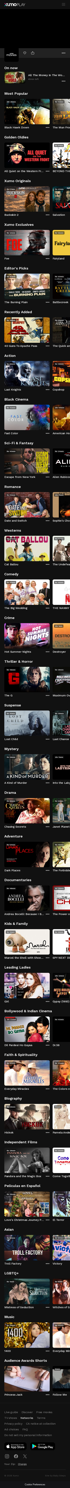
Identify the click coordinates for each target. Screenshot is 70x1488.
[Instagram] (7, 1456)
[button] (35, 77)
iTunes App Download (16, 1447)
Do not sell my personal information (28, 1435)
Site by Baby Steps (55, 1475)
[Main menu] (63, 4)
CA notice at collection (41, 1423)
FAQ (25, 1429)
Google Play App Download (43, 1447)
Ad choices (11, 1429)
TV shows (10, 1418)
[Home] (14, 4)
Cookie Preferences (35, 1484)
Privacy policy (13, 1423)
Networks (26, 1418)
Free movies (44, 1412)
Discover (27, 1412)
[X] (25, 1456)
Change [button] (22, 1464)
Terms (41, 1418)
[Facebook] (16, 1456)
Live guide (11, 1412)
